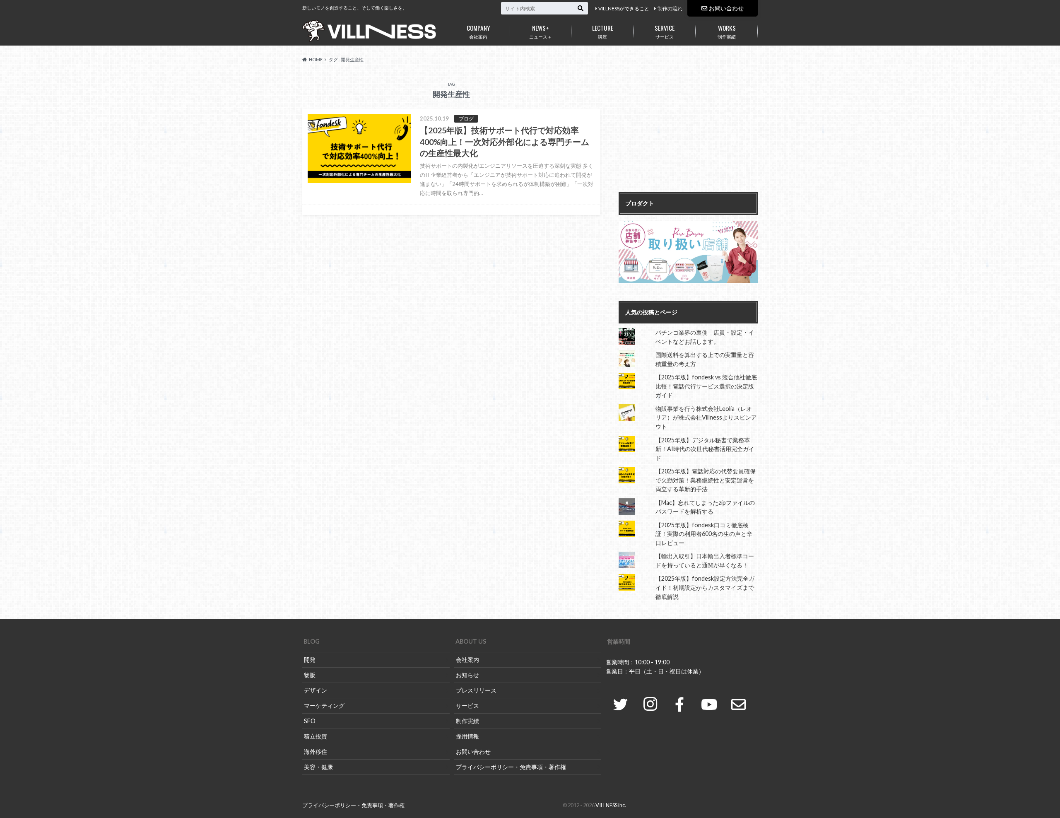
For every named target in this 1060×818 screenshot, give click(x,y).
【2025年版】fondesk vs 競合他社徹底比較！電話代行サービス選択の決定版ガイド (706, 386)
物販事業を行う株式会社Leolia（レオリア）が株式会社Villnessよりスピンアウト (706, 417)
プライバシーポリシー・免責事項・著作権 (511, 766)
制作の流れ (670, 8)
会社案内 (478, 31)
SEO (310, 720)
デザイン (315, 690)
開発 (310, 659)
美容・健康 (318, 766)
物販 (310, 674)
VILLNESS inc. (610, 805)
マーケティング (324, 705)
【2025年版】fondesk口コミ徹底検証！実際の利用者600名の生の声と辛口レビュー (703, 533)
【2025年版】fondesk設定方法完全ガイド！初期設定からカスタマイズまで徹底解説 (704, 587)
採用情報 (467, 736)
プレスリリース (476, 690)
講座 (602, 31)
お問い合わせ (726, 8)
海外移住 (315, 751)
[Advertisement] (688, 132)
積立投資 (315, 736)
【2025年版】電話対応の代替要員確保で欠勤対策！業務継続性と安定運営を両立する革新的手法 (705, 480)
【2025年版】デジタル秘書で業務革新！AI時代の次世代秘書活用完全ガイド (704, 449)
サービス (665, 31)
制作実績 (727, 31)
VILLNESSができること (623, 8)
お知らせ (467, 674)
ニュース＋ (540, 31)
